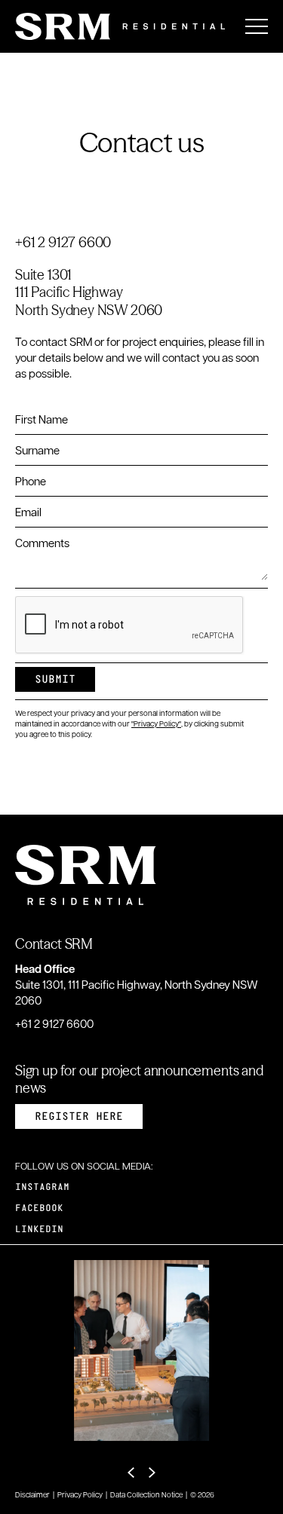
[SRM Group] (120, 26)
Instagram (42, 1187)
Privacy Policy (80, 1494)
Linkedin (39, 1229)
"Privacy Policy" (156, 723)
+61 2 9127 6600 (63, 242)
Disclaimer (32, 1494)
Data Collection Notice (146, 1494)
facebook (39, 1208)
